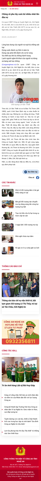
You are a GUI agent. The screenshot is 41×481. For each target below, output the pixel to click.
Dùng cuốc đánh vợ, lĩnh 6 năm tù (15, 50)
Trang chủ (4, 9)
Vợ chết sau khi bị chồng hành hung (16, 56)
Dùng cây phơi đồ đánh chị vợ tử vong (17, 53)
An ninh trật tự (14, 9)
